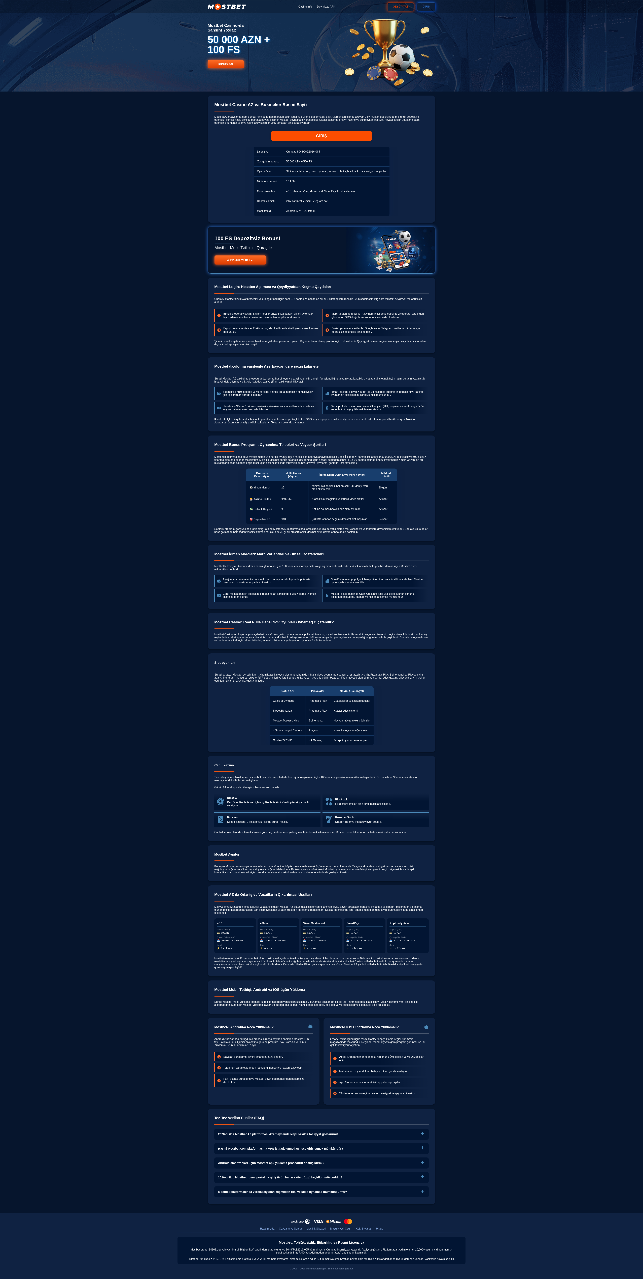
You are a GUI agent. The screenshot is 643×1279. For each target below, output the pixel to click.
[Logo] (227, 7)
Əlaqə (379, 1228)
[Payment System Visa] (318, 1221)
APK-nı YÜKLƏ (240, 260)
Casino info (305, 6)
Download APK (326, 6)
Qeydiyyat (400, 6)
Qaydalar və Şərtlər (290, 1228)
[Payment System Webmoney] (300, 1221)
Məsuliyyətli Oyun (340, 1228)
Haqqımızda (267, 1228)
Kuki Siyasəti (363, 1228)
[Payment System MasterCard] (348, 1221)
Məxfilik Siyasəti (316, 1228)
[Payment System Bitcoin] (333, 1221)
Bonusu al (226, 64)
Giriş (426, 6)
